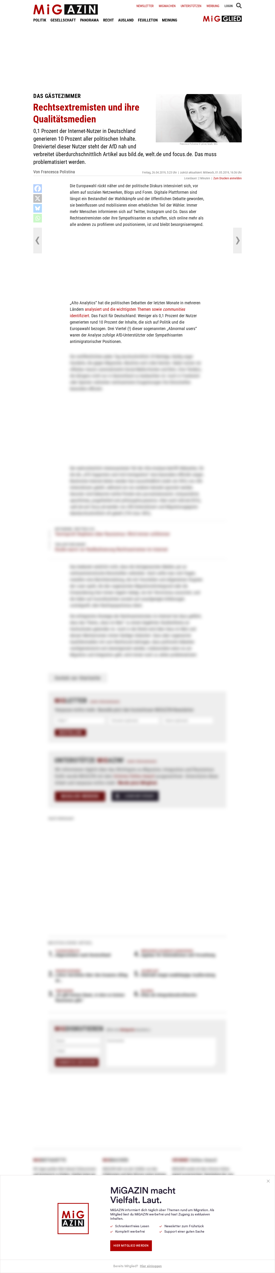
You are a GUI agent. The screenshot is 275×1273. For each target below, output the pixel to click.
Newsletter (145, 6)
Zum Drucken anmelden (227, 178)
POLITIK (39, 20)
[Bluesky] (37, 208)
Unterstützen (191, 6)
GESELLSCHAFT (63, 20)
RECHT (108, 20)
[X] (37, 198)
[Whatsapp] (37, 218)
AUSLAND (126, 20)
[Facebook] (37, 188)
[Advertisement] (137, 57)
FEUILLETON (148, 20)
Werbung (212, 6)
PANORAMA (89, 20)
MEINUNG (169, 20)
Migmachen (167, 6)
